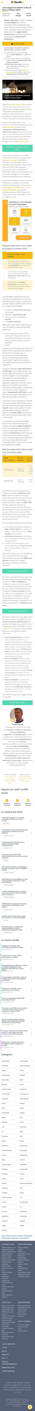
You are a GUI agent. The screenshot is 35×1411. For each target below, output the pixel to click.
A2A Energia (5, 1061)
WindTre (4, 1230)
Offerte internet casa (8, 1247)
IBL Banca (5, 1136)
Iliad (21, 1136)
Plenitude (4, 1169)
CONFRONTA (24, 238)
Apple (4, 1070)
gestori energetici (11, 160)
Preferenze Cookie (9, 1389)
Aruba (22, 1070)
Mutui (3, 1160)
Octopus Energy (6, 1164)
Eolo (21, 1117)
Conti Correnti (6, 1094)
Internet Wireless (7, 1150)
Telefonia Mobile (7, 1197)
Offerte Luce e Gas (8, 1306)
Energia (22, 1112)
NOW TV (22, 1160)
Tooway (4, 1207)
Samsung (4, 1188)
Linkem (4, 1155)
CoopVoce (5, 1098)
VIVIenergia (23, 1216)
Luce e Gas (6, 1302)
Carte (4, 1348)
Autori (14, 1382)
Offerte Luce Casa (8, 1308)
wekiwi (4, 1225)
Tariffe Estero (22, 1258)
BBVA (21, 1080)
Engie (3, 1117)
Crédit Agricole (24, 1098)
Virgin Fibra (5, 1216)
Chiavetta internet (23, 1276)
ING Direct (5, 1145)
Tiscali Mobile (24, 1202)
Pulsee (4, 1178)
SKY (21, 1188)
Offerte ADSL (6, 1266)
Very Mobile (23, 1211)
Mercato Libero (23, 141)
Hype (21, 1131)
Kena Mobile (23, 1150)
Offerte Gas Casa (7, 1310)
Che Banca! (23, 1089)
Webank (22, 1221)
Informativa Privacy (14, 1387)
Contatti (19, 1392)
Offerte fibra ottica (8, 1250)
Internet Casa (24, 1145)
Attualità (22, 1075)
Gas (3, 1127)
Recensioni (20, 1382)
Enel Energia (9, 127)
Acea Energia (24, 1061)
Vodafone (5, 1221)
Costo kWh (5, 1324)
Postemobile (23, 1169)
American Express (25, 1065)
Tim (21, 1197)
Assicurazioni (6, 1075)
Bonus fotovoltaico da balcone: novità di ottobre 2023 (25, 779)
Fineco (22, 1122)
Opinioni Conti (22, 1331)
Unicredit (4, 1211)
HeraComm (23, 1127)
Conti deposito (24, 1094)
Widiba (22, 1225)
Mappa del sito (8, 1367)
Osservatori (23, 1164)
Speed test (5, 1276)
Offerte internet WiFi (8, 1260)
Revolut (4, 1183)
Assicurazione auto (24, 1306)
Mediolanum (23, 1155)
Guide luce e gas (7, 1318)
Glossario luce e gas (8, 1322)
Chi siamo (8, 1382)
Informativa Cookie (26, 1387)
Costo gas (5, 1326)
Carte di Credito (6, 1089)
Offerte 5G (21, 1256)
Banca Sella (5, 1080)
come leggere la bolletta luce (13, 187)
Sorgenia (4, 1192)
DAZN (3, 1103)
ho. (3, 1131)
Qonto (22, 1178)
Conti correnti (24, 1321)
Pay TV (4, 1358)
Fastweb (4, 1122)
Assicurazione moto (24, 1308)
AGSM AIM (5, 1065)
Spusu (22, 1192)
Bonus (22, 1084)
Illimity (4, 1141)
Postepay (5, 1174)
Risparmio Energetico (26, 1183)
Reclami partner (19, 1389)
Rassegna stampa (16, 1385)
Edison (22, 1108)
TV (20, 1207)
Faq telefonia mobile (24, 1272)
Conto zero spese (23, 1325)
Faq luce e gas (6, 1320)
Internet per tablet (23, 1274)
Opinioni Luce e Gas (8, 1316)
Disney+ (22, 1103)
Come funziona (8, 1371)
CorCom (22, 742)
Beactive (4, 1084)
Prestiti (22, 1174)
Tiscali (4, 1202)
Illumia (22, 1141)
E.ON (3, 1108)
